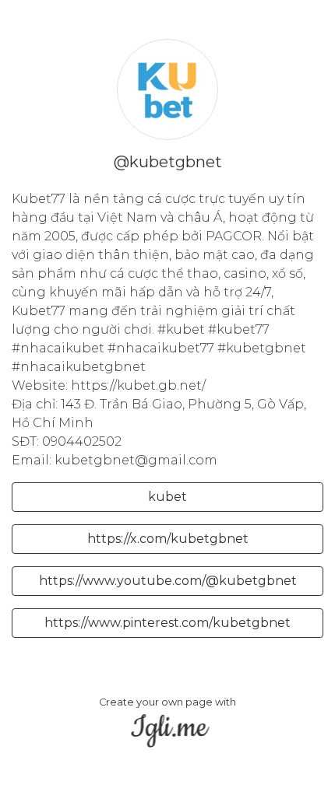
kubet (167, 496)
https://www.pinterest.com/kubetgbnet (167, 622)
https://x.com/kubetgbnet (168, 538)
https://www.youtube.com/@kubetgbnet (168, 580)
